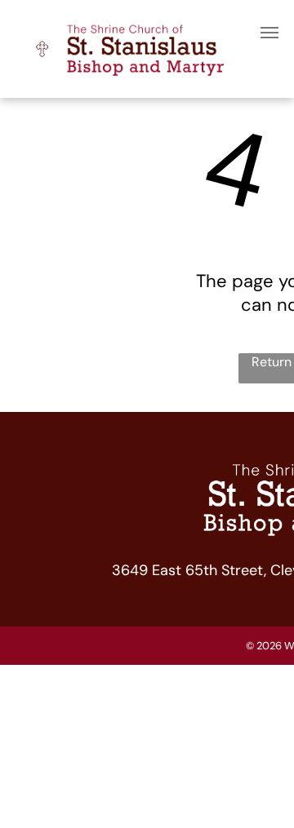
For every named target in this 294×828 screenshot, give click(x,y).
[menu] (269, 32)
